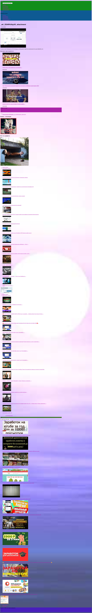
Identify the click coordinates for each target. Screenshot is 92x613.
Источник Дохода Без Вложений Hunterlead (11, 223)
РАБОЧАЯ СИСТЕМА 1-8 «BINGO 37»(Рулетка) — (12, 304)
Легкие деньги (5, 7)
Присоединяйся (6, 9)
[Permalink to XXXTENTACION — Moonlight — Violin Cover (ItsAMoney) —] (7, 274)
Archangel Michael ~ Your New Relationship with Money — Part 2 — (15, 244)
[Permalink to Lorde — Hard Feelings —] (7, 263)
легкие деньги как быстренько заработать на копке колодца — (15, 392)
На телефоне (5, 16)
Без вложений (5, 17)
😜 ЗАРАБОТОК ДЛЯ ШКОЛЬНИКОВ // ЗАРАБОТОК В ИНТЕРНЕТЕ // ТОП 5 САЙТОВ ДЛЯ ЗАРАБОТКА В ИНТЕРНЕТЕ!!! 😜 (27, 562)
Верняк (1, 1)
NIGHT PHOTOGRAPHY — (8, 285)
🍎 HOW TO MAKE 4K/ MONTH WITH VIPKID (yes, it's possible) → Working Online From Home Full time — (23, 313)
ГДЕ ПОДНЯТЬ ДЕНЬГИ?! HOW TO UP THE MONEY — (14, 332)
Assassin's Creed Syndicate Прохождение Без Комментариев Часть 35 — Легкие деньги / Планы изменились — (24, 403)
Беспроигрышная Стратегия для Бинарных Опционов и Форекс (15, 177)
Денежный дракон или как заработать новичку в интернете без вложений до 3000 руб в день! (21, 451)
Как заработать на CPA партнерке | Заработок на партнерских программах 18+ (18, 186)
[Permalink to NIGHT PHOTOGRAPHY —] (7, 283)
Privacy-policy (5, 605)
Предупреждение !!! (6, 8)
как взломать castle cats (7, 412)
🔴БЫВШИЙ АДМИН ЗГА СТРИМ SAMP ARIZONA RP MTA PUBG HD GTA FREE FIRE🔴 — (21, 323)
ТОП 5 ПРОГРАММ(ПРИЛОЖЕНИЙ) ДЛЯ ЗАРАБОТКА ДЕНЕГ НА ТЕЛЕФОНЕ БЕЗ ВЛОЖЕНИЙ (22, 514)
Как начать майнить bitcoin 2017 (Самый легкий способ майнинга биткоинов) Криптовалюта (21, 214)
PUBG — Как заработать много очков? (10, 530)
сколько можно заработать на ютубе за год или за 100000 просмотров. (16, 435)
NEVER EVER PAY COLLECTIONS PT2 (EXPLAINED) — (14, 104)
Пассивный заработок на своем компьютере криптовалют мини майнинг (17, 578)
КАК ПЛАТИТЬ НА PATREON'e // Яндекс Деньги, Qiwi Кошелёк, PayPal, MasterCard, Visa (20, 594)
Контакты (4, 606)
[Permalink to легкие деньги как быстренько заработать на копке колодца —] (7, 390)
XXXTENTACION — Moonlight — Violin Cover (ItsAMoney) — (14, 276)
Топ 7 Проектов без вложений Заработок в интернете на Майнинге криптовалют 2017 (21, 85)
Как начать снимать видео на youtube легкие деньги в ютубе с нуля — (16, 253)
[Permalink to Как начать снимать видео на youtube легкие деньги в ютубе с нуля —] (7, 251)
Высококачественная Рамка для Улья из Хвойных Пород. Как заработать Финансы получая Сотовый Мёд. (24, 369)
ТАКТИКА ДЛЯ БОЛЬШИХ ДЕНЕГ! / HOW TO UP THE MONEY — (15, 360)
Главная (4, 5)
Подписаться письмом (6, 292)
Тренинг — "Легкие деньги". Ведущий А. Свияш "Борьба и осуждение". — (17, 380)
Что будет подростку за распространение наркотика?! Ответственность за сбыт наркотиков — (21, 341)
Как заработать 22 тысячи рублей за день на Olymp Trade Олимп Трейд (17, 498)
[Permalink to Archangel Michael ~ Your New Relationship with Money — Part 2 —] (7, 242)
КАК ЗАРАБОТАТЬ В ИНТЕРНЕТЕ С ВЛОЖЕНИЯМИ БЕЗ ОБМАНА (16, 546)
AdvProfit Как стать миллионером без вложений (12, 205)
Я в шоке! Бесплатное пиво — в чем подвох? (11, 467)
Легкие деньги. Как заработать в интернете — (12, 67)
